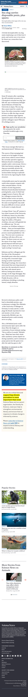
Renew (3, 649)
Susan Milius (8, 25)
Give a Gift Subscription (7, 651)
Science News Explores (8, 640)
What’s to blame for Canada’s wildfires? (13, 551)
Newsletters (4, 662)
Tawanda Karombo (6, 509)
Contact (3, 667)
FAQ (3, 660)
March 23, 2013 (20, 358)
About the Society (5, 672)
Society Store (4, 673)
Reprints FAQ (6, 352)
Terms (19, 140)
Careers (3, 677)
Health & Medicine (10, 581)
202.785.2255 (23, 684)
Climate (4, 548)
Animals (11, 9)
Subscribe (4, 647)
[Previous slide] (3, 580)
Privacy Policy (23, 685)
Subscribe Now (23, 2)
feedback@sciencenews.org (12, 350)
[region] (14, 584)
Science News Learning (8, 642)
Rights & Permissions (6, 664)
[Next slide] (25, 580)
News (5, 9)
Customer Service (5, 653)
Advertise (4, 665)
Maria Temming (6, 531)
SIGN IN (22, 6)
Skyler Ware (10, 590)
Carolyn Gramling (6, 552)
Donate (3, 675)
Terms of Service (16, 685)
